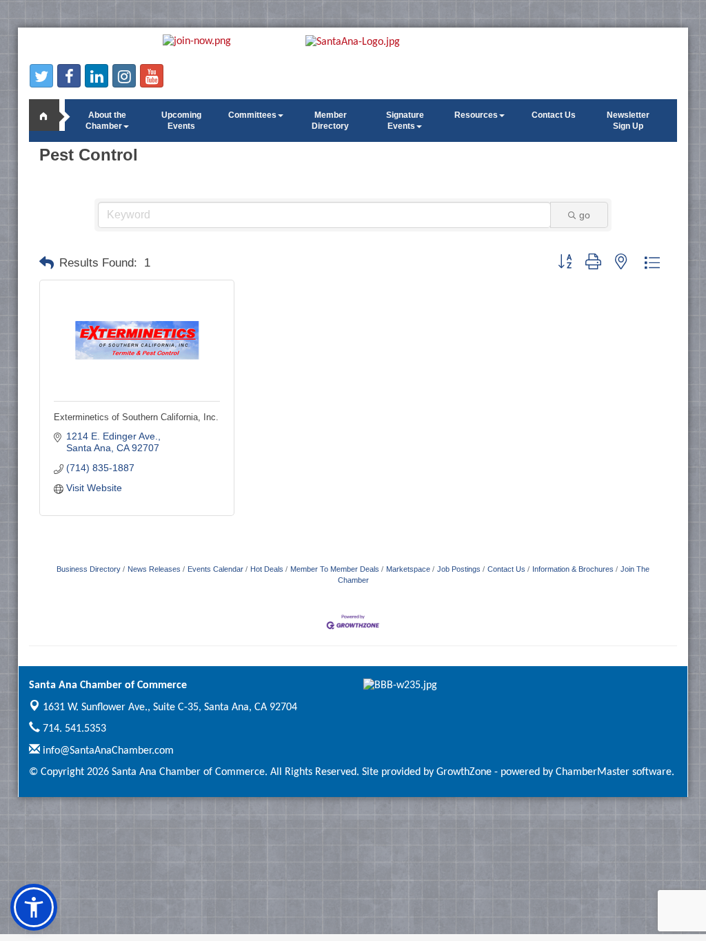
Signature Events (405, 120)
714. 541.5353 (73, 728)
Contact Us (554, 115)
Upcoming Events (181, 120)
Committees (252, 115)
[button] (46, 263)
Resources (476, 115)
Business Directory (89, 569)
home (49, 115)
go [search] (584, 214)
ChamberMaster (592, 772)
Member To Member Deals (334, 569)
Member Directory (330, 120)
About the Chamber (105, 120)
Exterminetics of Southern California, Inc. (136, 417)
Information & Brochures (573, 569)
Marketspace (408, 569)
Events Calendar (215, 569)
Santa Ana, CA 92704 (170, 707)
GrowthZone (464, 772)
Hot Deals (266, 569)
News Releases (154, 569)
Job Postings (459, 569)
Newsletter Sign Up (628, 120)
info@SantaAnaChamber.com (107, 750)
